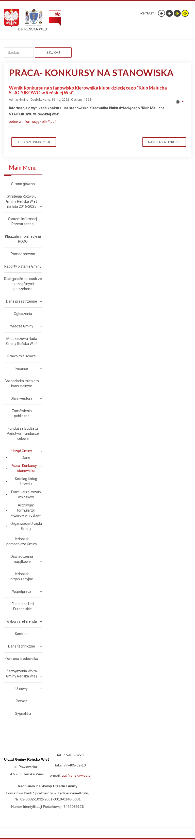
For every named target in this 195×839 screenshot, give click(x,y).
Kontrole (21, 634)
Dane (26, 458)
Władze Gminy (21, 326)
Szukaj (53, 52)
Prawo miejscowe (21, 356)
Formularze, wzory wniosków (26, 494)
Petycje (22, 701)
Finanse (21, 368)
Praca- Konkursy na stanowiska (26, 468)
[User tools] (179, 102)
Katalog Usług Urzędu (26, 481)
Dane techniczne (21, 646)
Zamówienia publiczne (22, 413)
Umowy (21, 689)
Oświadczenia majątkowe (21, 559)
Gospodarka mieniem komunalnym (22, 383)
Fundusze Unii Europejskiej (23, 606)
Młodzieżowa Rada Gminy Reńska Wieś (21, 341)
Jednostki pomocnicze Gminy (21, 541)
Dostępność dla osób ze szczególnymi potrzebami (23, 284)
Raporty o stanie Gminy (22, 266)
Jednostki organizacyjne (21, 576)
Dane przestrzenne (21, 301)
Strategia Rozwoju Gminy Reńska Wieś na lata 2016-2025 (21, 201)
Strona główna (23, 184)
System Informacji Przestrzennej (23, 221)
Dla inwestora (21, 398)
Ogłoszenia (23, 314)
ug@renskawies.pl (76, 775)
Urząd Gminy (21, 451)
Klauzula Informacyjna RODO (23, 238)
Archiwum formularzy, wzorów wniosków (26, 510)
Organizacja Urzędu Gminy (26, 526)
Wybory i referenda (21, 621)
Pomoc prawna (23, 254)
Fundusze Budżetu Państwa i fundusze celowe (23, 433)
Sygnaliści (23, 713)
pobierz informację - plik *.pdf (32, 121)
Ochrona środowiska (21, 659)
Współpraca (21, 591)
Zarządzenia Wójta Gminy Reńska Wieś (21, 673)
